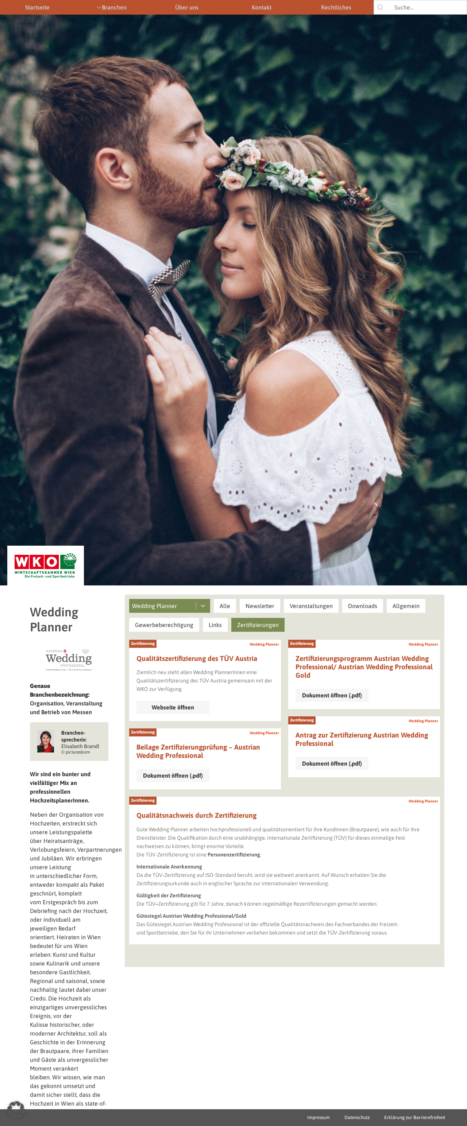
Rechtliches (336, 7)
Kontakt (261, 7)
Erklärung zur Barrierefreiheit (414, 1117)
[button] (225, 606)
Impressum (318, 1117)
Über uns (186, 7)
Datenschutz (357, 1117)
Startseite (37, 7)
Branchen (114, 7)
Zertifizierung (143, 643)
